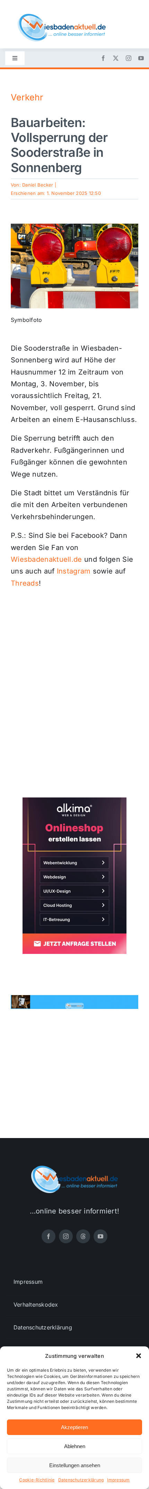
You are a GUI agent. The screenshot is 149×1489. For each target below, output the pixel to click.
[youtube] (141, 58)
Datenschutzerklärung (81, 1479)
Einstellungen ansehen (74, 1465)
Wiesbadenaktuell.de (46, 559)
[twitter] (116, 58)
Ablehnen (74, 1446)
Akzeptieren (74, 1427)
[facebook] (103, 58)
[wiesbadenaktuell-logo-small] (62, 16)
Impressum (118, 1479)
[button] (138, 1355)
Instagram (74, 571)
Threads (25, 583)
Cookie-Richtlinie (36, 1479)
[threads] (83, 1236)
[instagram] (128, 58)
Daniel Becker (37, 185)
